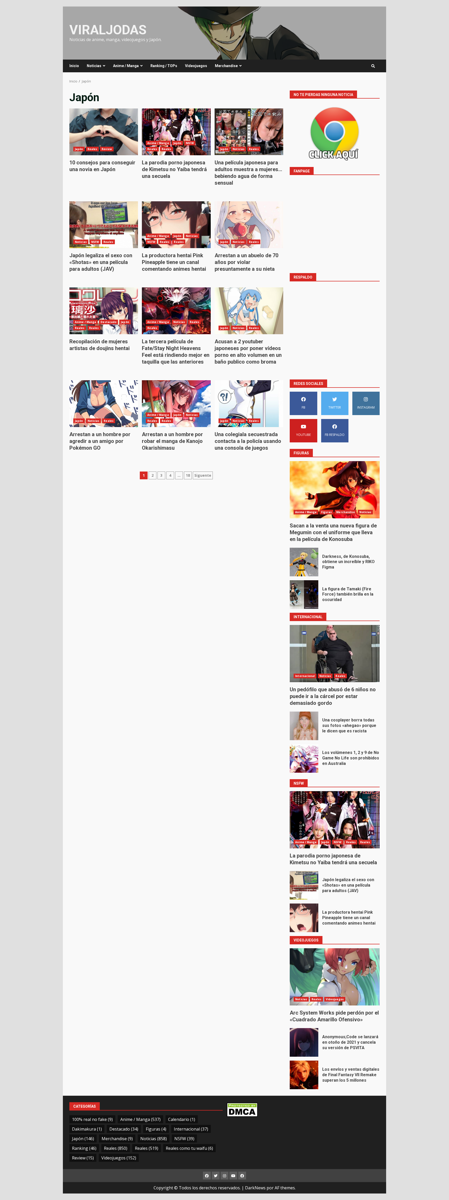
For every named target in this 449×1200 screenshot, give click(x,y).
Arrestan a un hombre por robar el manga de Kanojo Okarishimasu (176, 403)
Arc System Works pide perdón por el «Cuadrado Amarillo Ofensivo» (335, 976)
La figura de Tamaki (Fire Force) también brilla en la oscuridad (304, 594)
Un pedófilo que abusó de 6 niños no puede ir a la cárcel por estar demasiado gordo (335, 653)
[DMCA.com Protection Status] (242, 1109)
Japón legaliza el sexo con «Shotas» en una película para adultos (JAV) (103, 224)
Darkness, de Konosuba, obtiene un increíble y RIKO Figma (304, 562)
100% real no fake (92, 1119)
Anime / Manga (126, 66)
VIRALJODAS (108, 29)
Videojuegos (196, 66)
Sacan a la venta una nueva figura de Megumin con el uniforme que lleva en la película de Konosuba (335, 489)
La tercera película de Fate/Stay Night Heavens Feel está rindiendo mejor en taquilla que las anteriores (176, 310)
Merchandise (226, 66)
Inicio (74, 66)
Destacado (108, 322)
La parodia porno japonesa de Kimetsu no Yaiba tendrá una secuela (176, 131)
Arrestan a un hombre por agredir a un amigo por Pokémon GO (103, 403)
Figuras (326, 512)
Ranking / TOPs (163, 66)
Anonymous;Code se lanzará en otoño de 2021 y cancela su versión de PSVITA (304, 1042)
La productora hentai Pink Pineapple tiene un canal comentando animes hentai (176, 224)
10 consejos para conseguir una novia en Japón (103, 131)
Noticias (94, 66)
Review (107, 149)
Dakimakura (87, 1129)
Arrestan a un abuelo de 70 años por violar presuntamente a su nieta (249, 224)
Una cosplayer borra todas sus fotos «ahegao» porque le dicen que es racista (304, 726)
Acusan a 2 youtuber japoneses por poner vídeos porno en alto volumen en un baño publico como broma (249, 310)
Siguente (202, 475)
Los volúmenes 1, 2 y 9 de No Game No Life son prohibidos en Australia (304, 758)
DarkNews (255, 1188)
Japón (79, 149)
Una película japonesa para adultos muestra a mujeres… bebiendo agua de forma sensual (249, 131)
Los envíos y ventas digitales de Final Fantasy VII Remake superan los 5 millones (304, 1075)
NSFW (190, 143)
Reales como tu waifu (189, 1148)
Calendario (181, 1119)
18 (188, 475)
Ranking (84, 1148)
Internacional (305, 676)
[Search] (373, 66)
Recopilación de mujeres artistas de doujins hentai (103, 310)
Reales (92, 149)
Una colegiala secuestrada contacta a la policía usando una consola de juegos (249, 403)
